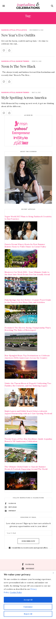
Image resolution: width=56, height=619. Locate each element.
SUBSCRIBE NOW (28, 541)
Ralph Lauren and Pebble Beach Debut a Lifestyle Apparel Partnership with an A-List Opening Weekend (28, 412)
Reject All (28, 614)
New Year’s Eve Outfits (18, 35)
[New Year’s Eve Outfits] (3, 50)
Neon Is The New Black (18, 66)
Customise (28, 607)
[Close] (53, 572)
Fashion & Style (8, 30)
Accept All (28, 600)
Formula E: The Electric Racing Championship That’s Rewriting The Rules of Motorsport (28, 329)
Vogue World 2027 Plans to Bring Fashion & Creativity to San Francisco (28, 217)
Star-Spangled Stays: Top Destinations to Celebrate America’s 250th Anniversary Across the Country (27, 356)
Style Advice (21, 30)
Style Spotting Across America (23, 97)
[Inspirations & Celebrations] (28, 6)
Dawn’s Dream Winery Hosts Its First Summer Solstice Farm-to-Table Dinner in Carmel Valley (25, 245)
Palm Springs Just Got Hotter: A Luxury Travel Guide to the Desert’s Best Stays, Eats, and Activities (28, 301)
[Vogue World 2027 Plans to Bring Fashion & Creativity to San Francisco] (21, 230)
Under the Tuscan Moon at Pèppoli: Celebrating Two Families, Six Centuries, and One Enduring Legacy (28, 384)
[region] (28, 595)
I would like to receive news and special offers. (30, 548)
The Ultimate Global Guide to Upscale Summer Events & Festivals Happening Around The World (26, 468)
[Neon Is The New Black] (3, 81)
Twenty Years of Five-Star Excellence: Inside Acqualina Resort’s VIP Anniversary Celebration (28, 440)
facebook (29, 564)
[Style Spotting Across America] (3, 112)
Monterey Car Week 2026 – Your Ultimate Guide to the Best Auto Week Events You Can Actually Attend (27, 273)
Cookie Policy (16, 592)
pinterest (30, 568)
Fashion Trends (22, 61)
